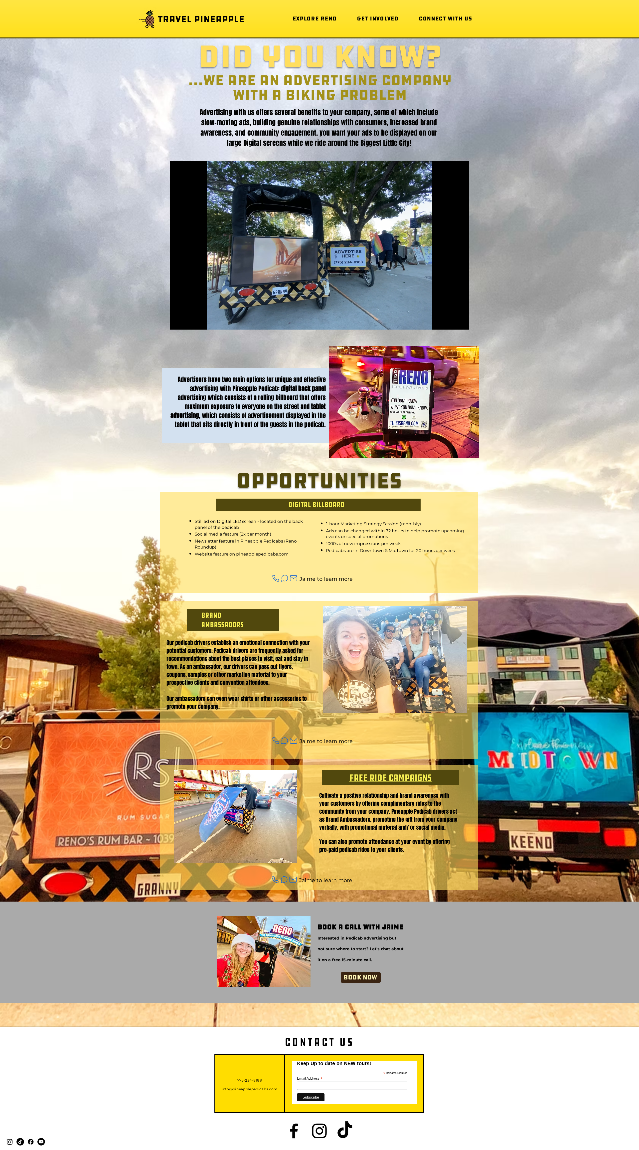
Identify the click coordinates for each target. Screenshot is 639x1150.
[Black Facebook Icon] (294, 1131)
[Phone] (275, 578)
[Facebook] (30, 1142)
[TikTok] (20, 1142)
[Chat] (284, 578)
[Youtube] (41, 1142)
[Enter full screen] (462, 323)
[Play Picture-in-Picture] (454, 323)
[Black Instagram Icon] (319, 1131)
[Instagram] (9, 1142)
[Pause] (176, 323)
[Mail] (293, 578)
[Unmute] (184, 323)
